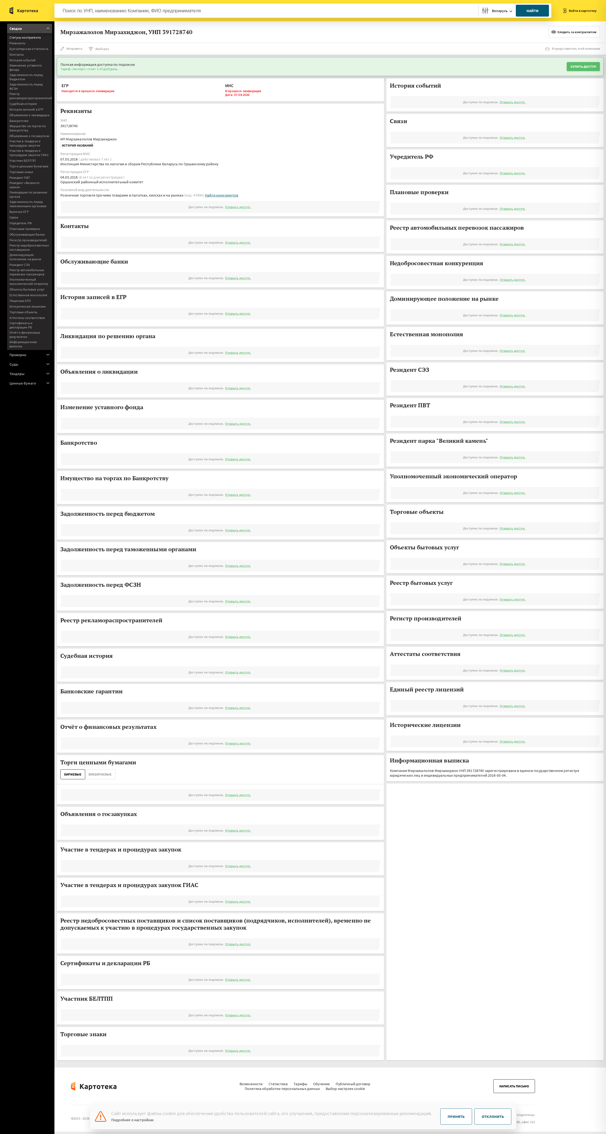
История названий (77, 145)
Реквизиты (17, 43)
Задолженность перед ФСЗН (26, 86)
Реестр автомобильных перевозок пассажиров (26, 272)
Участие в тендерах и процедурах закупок (24, 143)
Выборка (102, 49)
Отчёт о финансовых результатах (24, 334)
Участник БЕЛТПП (22, 160)
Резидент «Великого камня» (24, 185)
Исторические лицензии (27, 306)
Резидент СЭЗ (19, 265)
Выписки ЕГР (19, 212)
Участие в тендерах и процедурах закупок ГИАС (29, 152)
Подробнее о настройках (132, 1119)
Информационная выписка (23, 344)
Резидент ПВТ (19, 177)
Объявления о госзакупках (29, 136)
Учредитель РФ (20, 223)
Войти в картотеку (583, 11)
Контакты (16, 54)
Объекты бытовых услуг (27, 289)
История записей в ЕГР (26, 109)
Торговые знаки (21, 172)
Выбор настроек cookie (345, 1088)
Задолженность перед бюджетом (26, 77)
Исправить (74, 48)
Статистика (278, 1083)
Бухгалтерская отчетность (29, 49)
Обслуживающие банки (27, 234)
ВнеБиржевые (100, 774)
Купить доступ (583, 66)
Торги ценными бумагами (29, 166)
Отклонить (493, 1116)
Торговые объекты (23, 312)
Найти (532, 10)
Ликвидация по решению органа (28, 194)
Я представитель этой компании (576, 48)
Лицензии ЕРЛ (20, 301)
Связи (13, 217)
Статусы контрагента (25, 37)
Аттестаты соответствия (27, 318)
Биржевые (72, 774)
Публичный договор (353, 1083)
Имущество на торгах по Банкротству (27, 128)
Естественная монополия (28, 295)
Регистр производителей (28, 240)
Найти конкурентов (221, 195)
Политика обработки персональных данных (282, 1088)
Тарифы (300, 1083)
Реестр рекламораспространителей (30, 96)
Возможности (251, 1083)
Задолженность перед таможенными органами (27, 204)
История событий (22, 60)
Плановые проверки (24, 229)
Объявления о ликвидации (29, 115)
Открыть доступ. (238, 207)
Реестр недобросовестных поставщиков (29, 247)
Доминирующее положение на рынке (25, 257)
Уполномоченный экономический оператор (28, 281)
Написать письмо (514, 1086)
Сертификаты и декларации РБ (20, 325)
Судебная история (23, 104)
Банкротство (19, 121)
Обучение (321, 1083)
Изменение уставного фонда (25, 67)
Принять (456, 1116)
